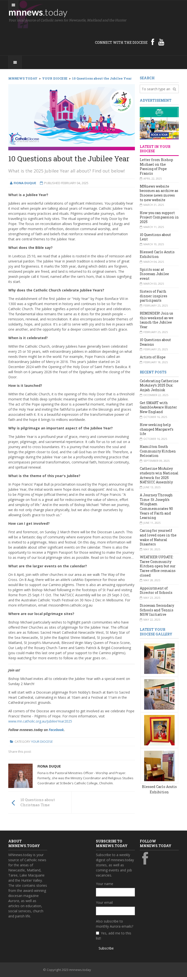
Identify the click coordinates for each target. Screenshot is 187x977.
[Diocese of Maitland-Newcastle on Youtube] (161, 41)
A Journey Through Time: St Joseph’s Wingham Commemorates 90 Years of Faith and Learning (156, 506)
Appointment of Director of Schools (156, 590)
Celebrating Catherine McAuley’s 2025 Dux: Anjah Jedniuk (159, 385)
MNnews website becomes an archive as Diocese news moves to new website (159, 193)
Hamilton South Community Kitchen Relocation (158, 451)
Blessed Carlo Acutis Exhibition (157, 254)
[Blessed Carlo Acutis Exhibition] (159, 658)
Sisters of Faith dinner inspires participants (153, 296)
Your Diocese (42, 741)
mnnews (37, 12)
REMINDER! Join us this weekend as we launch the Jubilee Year (156, 320)
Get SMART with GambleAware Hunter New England (158, 407)
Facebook (56, 729)
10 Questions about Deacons (155, 342)
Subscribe (106, 948)
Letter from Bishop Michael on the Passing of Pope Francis (156, 166)
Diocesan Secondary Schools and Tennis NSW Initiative (157, 610)
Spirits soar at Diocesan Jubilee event (154, 274)
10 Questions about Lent (155, 237)
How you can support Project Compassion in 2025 (159, 217)
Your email (104, 902)
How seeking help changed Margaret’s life (156, 429)
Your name (104, 883)
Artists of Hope (153, 357)
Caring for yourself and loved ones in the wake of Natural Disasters (158, 537)
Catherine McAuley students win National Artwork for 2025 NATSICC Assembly (159, 475)
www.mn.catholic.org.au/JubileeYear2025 (40, 721)
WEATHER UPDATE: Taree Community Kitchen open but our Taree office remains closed (158, 566)
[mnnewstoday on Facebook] (152, 41)
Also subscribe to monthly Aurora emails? (114, 924)
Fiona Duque (49, 766)
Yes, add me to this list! (113, 936)
